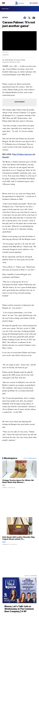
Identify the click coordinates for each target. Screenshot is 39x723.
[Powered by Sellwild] (34, 575)
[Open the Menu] (3, 2)
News (5, 17)
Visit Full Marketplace (30, 458)
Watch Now (33, 3)
